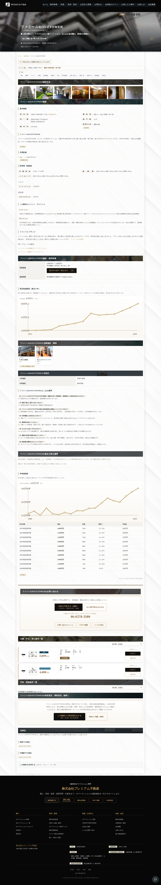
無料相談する (52, 800)
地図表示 (53, 114)
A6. (19, 431)
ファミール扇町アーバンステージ (31, 252)
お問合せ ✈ (133, 649)
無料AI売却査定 (53, 819)
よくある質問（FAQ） (88, 830)
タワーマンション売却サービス (58, 826)
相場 (39, 75)
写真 (21, 75)
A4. (19, 418)
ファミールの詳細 (77, 239)
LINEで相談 (83, 625)
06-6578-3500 (80, 616)
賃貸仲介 (18, 834)
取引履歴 (64, 75)
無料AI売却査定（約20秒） (53, 68)
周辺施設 (45, 75)
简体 (133, 14)
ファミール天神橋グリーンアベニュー (33, 248)
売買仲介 (18, 830)
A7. (19, 438)
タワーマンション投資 (88, 819)
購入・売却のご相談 (55, 837)
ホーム (20, 56)
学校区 (52, 75)
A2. (19, 405)
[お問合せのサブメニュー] (102, 4)
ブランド (33, 75)
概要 (27, 75)
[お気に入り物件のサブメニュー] (135, 4)
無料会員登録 (81, 800)
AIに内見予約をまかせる (95, 607)
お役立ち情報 (86, 826)
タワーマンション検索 (22, 819)
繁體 (138, 14)
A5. (19, 424)
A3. (19, 411)
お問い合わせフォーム (65, 625)
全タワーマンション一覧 (23, 823)
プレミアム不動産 (15, 4)
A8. (19, 444)
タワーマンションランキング (24, 826)
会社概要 (118, 826)
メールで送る (99, 625)
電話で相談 (67, 800)
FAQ (58, 75)
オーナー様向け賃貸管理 (56, 834)
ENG (127, 14)
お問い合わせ (73, 75)
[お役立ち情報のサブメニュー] (92, 4)
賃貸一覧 (89, 75)
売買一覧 (82, 75)
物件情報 (26, 56)
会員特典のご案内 (120, 823)
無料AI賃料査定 (53, 830)
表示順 (114, 644)
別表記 (104, 75)
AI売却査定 (109, 800)
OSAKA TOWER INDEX (89, 823)
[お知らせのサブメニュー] (145, 4)
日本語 (72, 869)
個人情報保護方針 (120, 834)
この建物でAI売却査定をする (69, 717)
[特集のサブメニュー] (65, 4)
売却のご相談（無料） (97, 717)
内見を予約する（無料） (68, 607)
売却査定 (97, 75)
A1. (19, 398)
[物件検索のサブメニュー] (58, 4)
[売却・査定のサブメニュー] (77, 4)
